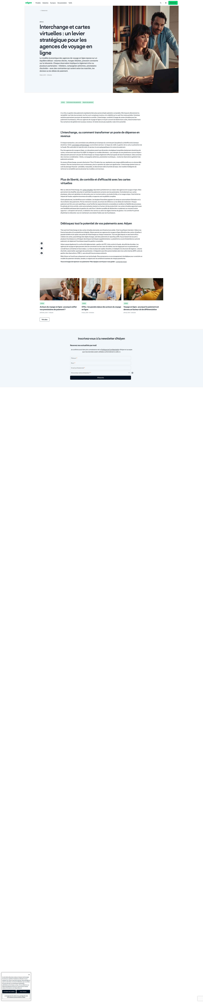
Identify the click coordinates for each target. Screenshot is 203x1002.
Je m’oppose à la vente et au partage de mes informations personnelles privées (16, 996)
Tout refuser (23, 991)
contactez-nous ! (121, 261)
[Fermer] (29, 974)
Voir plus (44, 319)
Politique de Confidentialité (110, 349)
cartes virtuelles (87, 190)
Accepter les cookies (9, 991)
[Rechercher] (160, 2)
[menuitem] (38, 2)
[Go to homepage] (28, 3)
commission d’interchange (80, 145)
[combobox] (100, 373)
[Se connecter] (165, 2)
